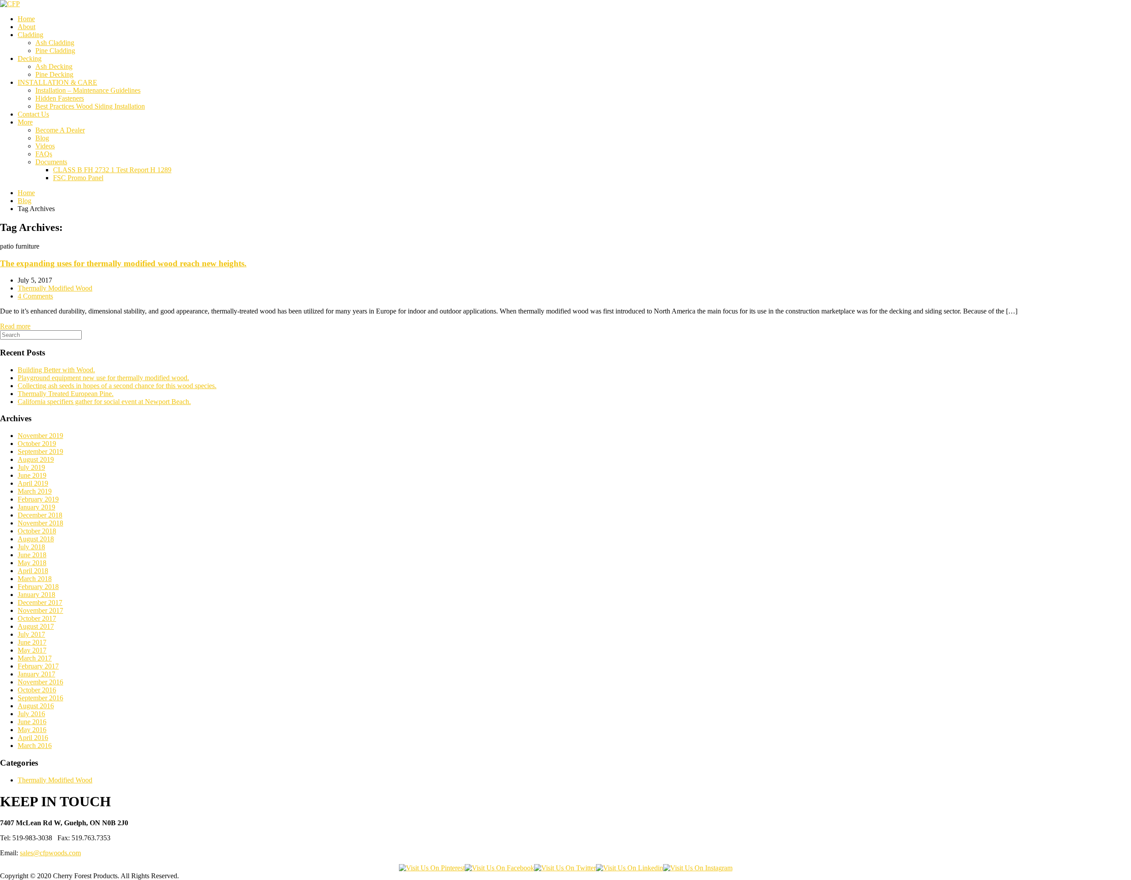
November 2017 (40, 610)
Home (26, 19)
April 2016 (33, 737)
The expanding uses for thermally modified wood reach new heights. (123, 263)
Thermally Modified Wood (55, 288)
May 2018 (32, 563)
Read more (15, 326)
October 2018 (37, 531)
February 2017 (38, 666)
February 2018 (38, 586)
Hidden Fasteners (59, 98)
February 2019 (38, 499)
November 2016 (40, 682)
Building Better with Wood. (56, 370)
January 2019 (36, 507)
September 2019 (40, 451)
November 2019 (40, 435)
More (25, 122)
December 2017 (40, 602)
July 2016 (31, 714)
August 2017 (36, 626)
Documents (51, 162)
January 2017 (36, 674)
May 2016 (32, 729)
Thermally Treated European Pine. (66, 393)
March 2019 (35, 491)
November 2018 (40, 523)
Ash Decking (53, 66)
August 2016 (36, 706)
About (26, 26)
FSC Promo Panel (78, 177)
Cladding (30, 34)
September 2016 (40, 698)
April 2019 (33, 483)
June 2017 (32, 642)
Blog (42, 138)
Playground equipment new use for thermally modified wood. (103, 377)
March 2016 (35, 745)
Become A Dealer (60, 130)
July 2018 (31, 547)
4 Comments (35, 296)
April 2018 (33, 570)
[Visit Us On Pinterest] (432, 868)
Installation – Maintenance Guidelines (87, 90)
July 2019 (31, 467)
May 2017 (32, 650)
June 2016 (32, 721)
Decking (30, 58)
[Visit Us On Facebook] (499, 868)
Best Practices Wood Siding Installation (90, 106)
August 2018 (36, 539)
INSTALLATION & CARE (57, 82)
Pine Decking (54, 74)
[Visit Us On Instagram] (697, 868)
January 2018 (36, 594)
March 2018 (35, 578)
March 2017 (35, 658)
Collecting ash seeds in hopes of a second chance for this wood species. (117, 385)
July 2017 (31, 634)
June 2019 (32, 475)
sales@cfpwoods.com (50, 853)
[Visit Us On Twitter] (565, 868)
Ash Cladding (54, 42)
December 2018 (40, 515)
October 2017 (37, 618)
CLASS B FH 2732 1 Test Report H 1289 (112, 170)
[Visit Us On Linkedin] (629, 868)
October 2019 (37, 443)
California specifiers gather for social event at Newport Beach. (104, 401)
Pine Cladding (55, 50)
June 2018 (32, 555)
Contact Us (33, 114)
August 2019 (36, 459)
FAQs (43, 154)
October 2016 (37, 690)
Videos (45, 146)
